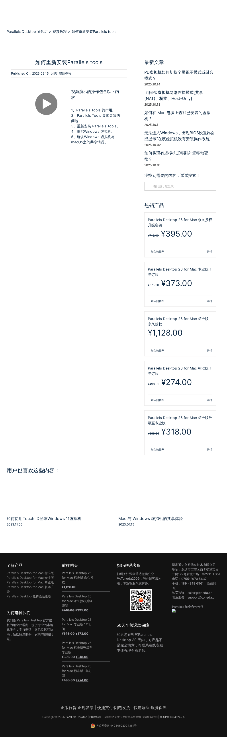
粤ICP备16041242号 (172, 717)
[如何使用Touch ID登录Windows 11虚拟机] (58, 485)
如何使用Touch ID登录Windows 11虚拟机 (44, 518)
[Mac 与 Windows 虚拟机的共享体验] (169, 485)
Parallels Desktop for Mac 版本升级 (30, 589)
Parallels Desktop (76, 717)
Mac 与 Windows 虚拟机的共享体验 (150, 518)
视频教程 (65, 73)
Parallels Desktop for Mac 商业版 (30, 582)
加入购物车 (157, 251)
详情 (209, 251)
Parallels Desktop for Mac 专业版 (30, 577)
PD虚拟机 (95, 717)
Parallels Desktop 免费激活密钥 (29, 596)
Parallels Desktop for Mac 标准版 (30, 573)
